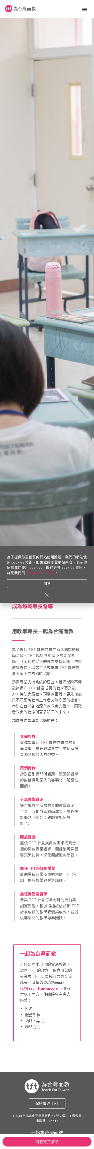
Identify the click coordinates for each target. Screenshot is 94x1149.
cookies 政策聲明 (40, 573)
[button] (85, 9)
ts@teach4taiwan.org (39, 988)
